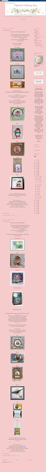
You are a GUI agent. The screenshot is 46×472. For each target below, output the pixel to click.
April (37, 193)
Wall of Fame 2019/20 (19, 16)
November (38, 178)
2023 (36, 166)
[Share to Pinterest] (19, 215)
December (38, 176)
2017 (36, 200)
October (38, 179)
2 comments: (13, 455)
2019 (36, 173)
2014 (36, 205)
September (38, 184)
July (37, 188)
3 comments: (13, 215)
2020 (36, 171)
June (37, 189)
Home (4, 16)
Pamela (36, 41)
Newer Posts (5, 459)
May (37, 191)
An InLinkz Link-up (6, 213)
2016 (36, 201)
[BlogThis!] (17, 215)
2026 (36, 161)
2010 (36, 211)
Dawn (36, 30)
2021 (36, 170)
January (38, 198)
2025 (36, 163)
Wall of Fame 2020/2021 (28, 16)
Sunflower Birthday (38, 40)
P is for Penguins (7, 30)
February (38, 196)
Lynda (36, 39)
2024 (36, 165)
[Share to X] (18, 215)
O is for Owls (6, 221)
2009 (36, 213)
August (37, 186)
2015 (36, 203)
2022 (36, 168)
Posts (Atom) (10, 462)
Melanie (36, 32)
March (37, 194)
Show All (42, 47)
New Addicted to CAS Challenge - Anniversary (38, 37)
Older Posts (30, 459)
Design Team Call (10, 16)
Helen (36, 35)
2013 (36, 206)
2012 (36, 208)
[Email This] (16, 215)
